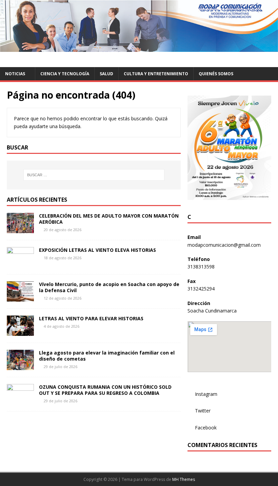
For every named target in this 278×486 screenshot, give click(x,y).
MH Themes (183, 479)
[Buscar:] (94, 175)
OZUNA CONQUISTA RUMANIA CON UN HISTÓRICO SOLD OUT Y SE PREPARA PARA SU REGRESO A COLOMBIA (105, 390)
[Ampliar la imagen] (262, 104)
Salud (106, 74)
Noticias (15, 74)
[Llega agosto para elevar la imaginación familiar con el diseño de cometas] (20, 366)
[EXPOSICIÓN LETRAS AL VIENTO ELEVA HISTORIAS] (20, 263)
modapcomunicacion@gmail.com (224, 245)
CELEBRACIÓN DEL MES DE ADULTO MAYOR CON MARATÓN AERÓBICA (109, 218)
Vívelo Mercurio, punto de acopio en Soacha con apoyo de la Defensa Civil (109, 287)
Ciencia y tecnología (64, 74)
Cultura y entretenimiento (156, 74)
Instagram (206, 394)
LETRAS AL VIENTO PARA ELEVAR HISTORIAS (91, 318)
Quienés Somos (216, 74)
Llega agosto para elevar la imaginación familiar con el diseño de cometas (107, 355)
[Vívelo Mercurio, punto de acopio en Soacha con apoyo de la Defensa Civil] (20, 298)
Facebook (206, 427)
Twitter (203, 410)
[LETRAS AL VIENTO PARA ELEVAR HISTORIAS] (20, 332)
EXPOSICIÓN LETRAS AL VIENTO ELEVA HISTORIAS (97, 250)
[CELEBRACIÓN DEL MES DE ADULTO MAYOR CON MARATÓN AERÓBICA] (20, 229)
